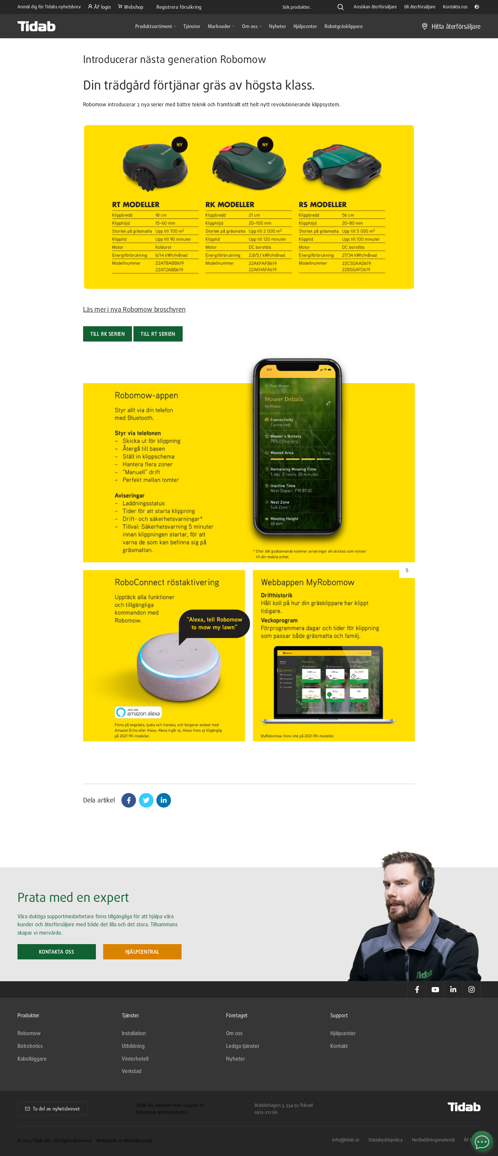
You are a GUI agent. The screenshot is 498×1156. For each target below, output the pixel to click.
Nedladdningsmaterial (433, 1140)
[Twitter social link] (146, 800)
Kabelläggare (32, 1059)
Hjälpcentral (142, 952)
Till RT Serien (158, 334)
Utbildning (133, 1046)
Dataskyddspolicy (386, 1140)
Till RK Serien (107, 334)
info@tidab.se (345, 1140)
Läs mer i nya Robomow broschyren (134, 309)
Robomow (29, 1033)
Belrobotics (30, 1046)
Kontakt (339, 1046)
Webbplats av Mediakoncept (124, 1140)
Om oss (234, 1033)
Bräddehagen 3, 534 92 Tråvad (283, 1105)
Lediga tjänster (243, 1046)
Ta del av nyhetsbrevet (56, 1109)
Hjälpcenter (343, 1033)
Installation (134, 1033)
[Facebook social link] (128, 800)
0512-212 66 (265, 1112)
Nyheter (235, 1059)
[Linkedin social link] (163, 800)
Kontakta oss (56, 952)
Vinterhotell (135, 1059)
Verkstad (131, 1071)
